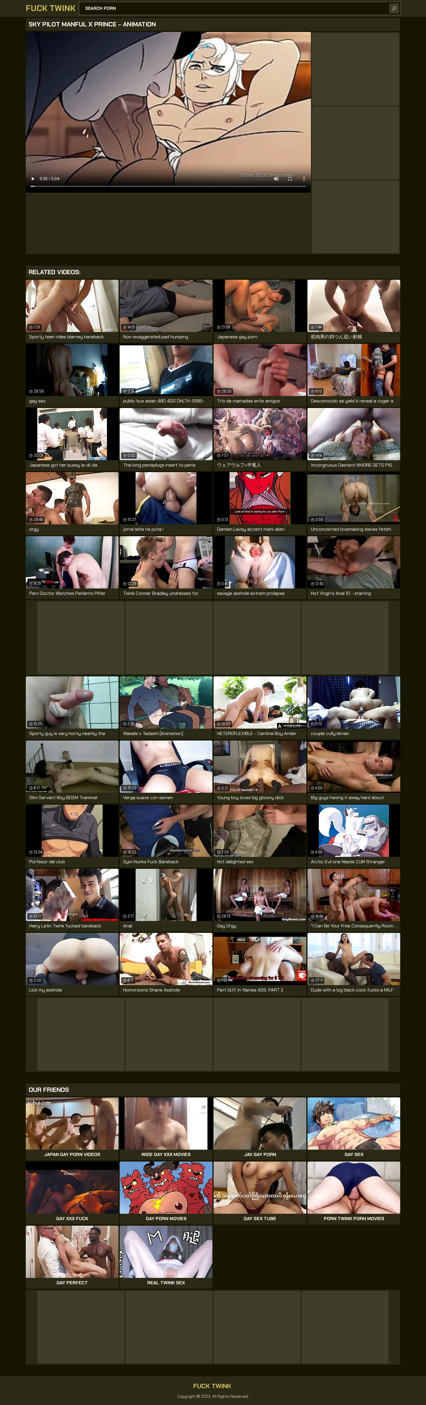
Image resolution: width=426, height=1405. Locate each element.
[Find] (394, 8)
